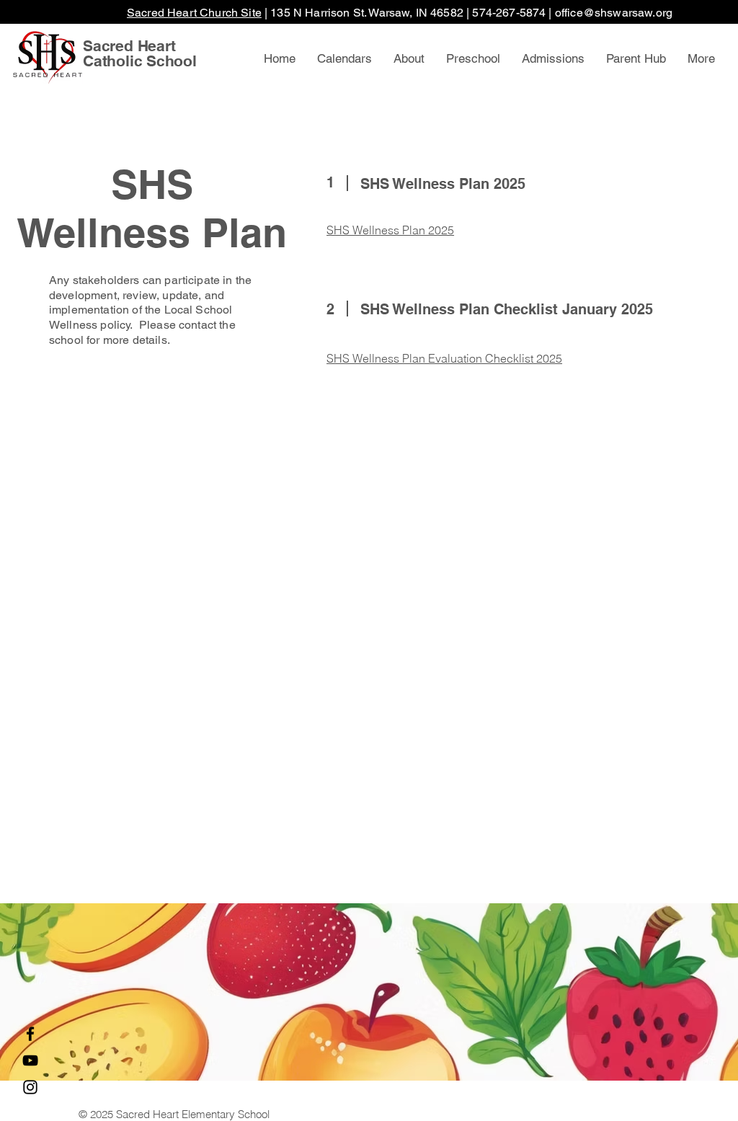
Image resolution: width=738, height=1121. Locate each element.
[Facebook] (30, 1033)
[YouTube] (30, 1060)
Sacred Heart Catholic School (140, 53)
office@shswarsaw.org (613, 12)
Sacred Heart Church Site (194, 12)
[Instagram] (30, 1087)
